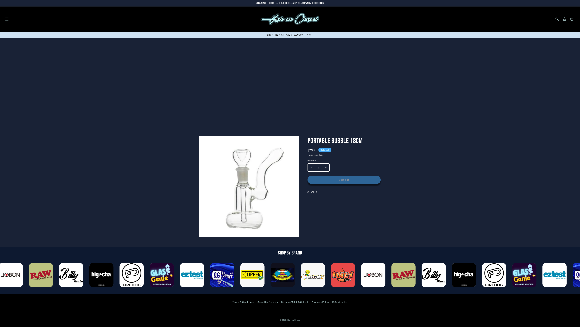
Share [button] (314, 191)
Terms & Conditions (243, 302)
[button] (7, 19)
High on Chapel (293, 320)
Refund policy (340, 302)
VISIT (310, 34)
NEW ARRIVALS (283, 34)
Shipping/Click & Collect (294, 302)
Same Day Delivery (268, 302)
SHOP (270, 34)
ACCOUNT (299, 34)
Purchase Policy (320, 302)
